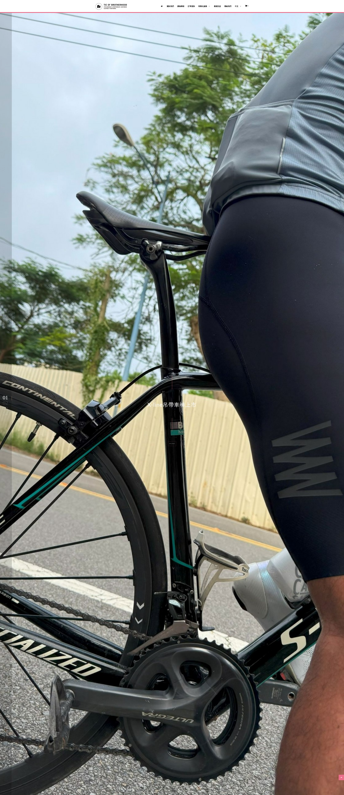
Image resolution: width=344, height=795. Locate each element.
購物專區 (180, 6)
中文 (237, 6)
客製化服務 (202, 6)
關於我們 (170, 6)
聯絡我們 (227, 6)
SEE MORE (172, 443)
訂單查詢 (191, 6)
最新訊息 (217, 6)
